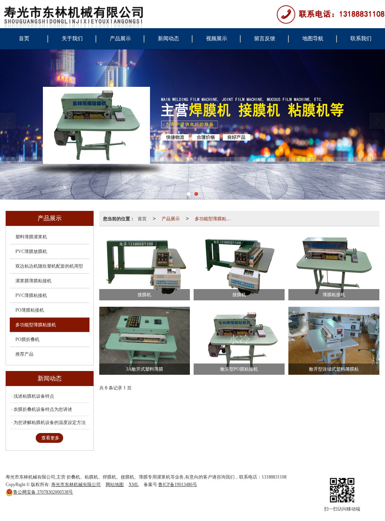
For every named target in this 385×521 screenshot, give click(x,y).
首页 (24, 38)
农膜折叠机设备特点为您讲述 (43, 409)
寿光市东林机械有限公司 (76, 484)
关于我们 (72, 38)
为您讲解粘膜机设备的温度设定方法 (50, 422)
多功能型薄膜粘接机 (215, 218)
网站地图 (115, 484)
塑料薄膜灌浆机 (31, 236)
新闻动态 (168, 38)
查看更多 (50, 438)
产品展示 (120, 38)
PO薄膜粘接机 (29, 310)
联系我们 (360, 38)
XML (134, 484)
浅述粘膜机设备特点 (34, 396)
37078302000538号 (43, 492)
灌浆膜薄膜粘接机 (33, 280)
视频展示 (216, 38)
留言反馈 (264, 38)
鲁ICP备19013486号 (177, 484)
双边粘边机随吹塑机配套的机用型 (49, 266)
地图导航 (312, 38)
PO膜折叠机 (27, 339)
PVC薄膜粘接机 (31, 295)
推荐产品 (24, 354)
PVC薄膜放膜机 (31, 251)
